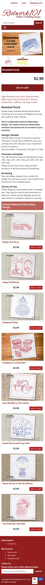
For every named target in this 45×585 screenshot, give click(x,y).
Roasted (29, 96)
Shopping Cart (36, 3)
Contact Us (12, 544)
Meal (36, 96)
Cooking (26, 102)
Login (23, 3)
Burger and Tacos (11, 242)
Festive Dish (6, 102)
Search (39, 22)
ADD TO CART (22, 87)
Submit (38, 571)
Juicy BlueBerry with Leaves (16, 403)
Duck (22, 96)
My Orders (12, 555)
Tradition (17, 102)
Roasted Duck (13, 96)
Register (14, 3)
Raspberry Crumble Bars (14, 362)
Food (9, 99)
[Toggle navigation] (4, 27)
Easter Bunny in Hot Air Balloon (18, 483)
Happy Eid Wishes (11, 282)
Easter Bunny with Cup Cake (16, 443)
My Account (12, 552)
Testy (15, 99)
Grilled (34, 102)
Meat (3, 99)
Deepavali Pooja (10, 322)
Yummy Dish (24, 99)
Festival (33, 99)
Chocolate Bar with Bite (14, 523)
